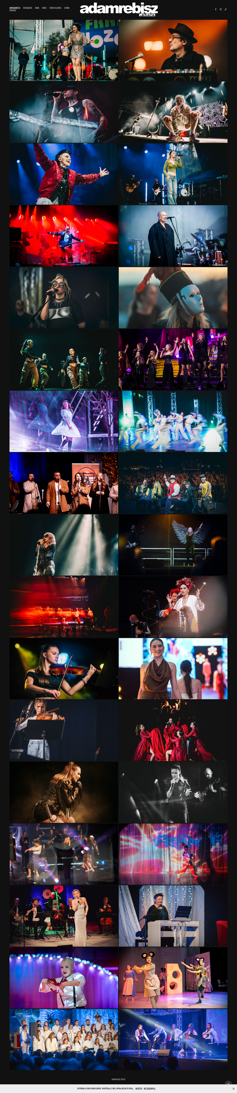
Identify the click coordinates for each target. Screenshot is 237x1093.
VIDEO (44, 8)
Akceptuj (138, 1088)
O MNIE (66, 8)
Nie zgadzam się (150, 1088)
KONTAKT (13, 10)
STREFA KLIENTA (55, 8)
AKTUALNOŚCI (15, 8)
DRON (37, 8)
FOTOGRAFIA (27, 8)
